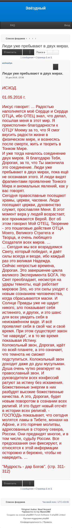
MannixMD (45, 512)
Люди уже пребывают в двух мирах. (35, 46)
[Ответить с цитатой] (55, 67)
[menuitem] (11, 25)
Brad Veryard (44, 509)
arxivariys (7, 63)
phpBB (29, 515)
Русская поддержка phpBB (36, 518)
